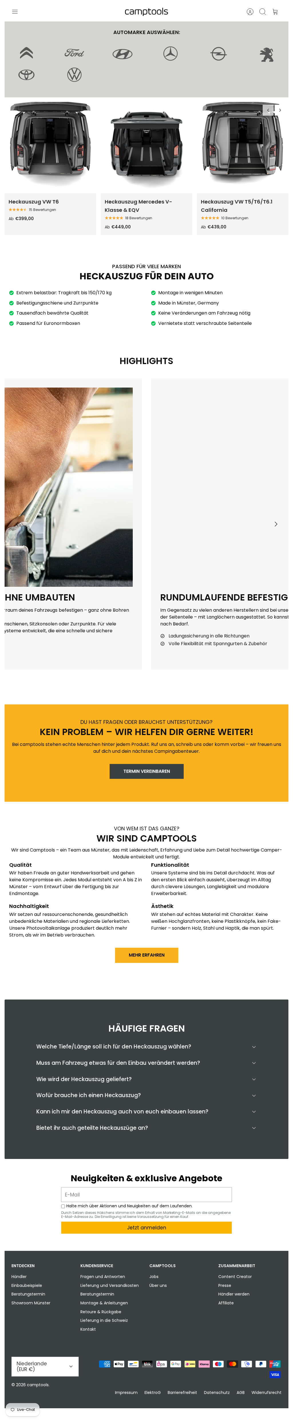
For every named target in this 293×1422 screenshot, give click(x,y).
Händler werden (234, 1294)
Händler (19, 1276)
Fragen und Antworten (102, 1276)
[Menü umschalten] (17, 11)
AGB (241, 1392)
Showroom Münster (30, 1303)
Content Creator (235, 1276)
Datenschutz (217, 1392)
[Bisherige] (268, 110)
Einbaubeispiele (26, 1285)
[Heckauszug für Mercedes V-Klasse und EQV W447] (146, 147)
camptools (38, 1385)
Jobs (154, 1276)
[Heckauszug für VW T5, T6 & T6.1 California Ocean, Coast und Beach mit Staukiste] (242, 147)
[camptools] (146, 11)
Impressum (126, 1392)
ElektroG (152, 1392)
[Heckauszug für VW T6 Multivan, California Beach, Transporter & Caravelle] (50, 147)
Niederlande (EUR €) (32, 1366)
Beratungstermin (28, 1294)
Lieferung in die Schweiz (104, 1320)
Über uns (158, 1285)
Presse (224, 1285)
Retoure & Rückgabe (100, 1312)
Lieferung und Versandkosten (109, 1285)
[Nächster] (280, 110)
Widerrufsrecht (267, 1392)
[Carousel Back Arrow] (17, 524)
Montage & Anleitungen (104, 1303)
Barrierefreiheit (182, 1392)
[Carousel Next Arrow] (276, 524)
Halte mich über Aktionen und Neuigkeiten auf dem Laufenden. (129, 1206)
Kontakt (88, 1329)
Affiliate (226, 1303)
